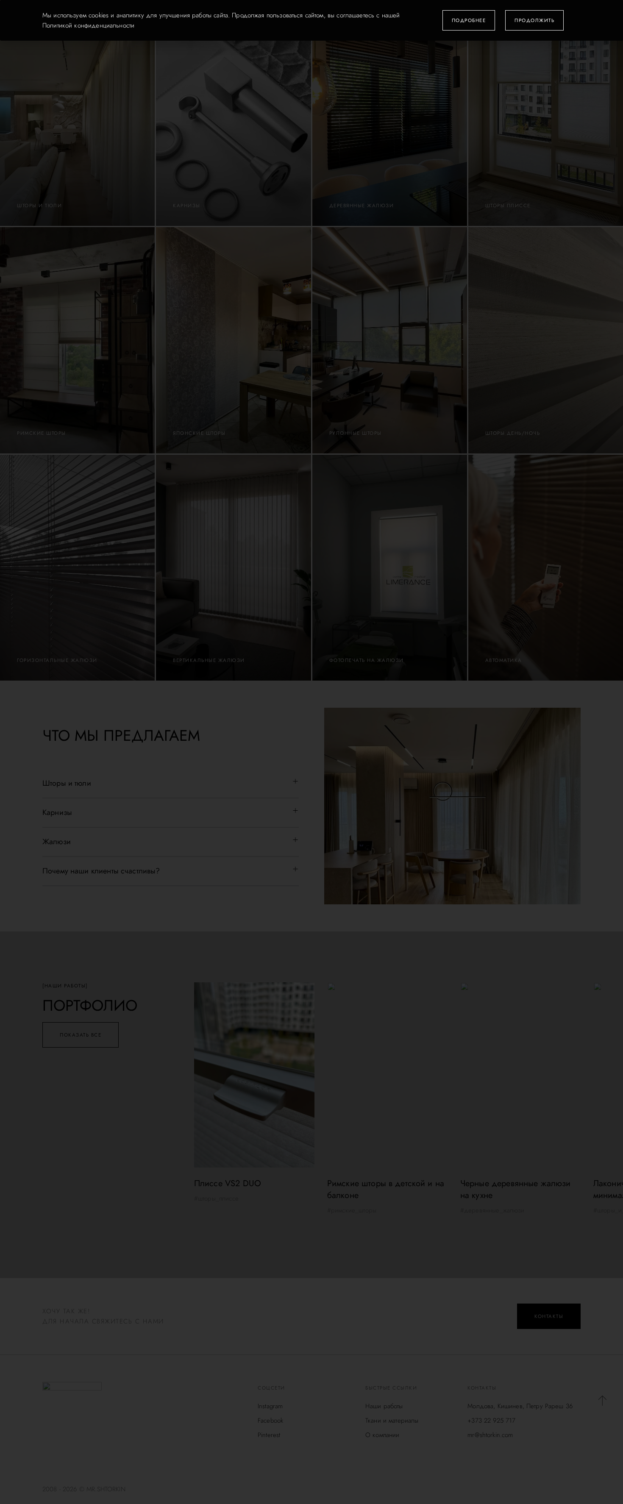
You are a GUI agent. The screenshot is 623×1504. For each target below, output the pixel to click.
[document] (311, 752)
